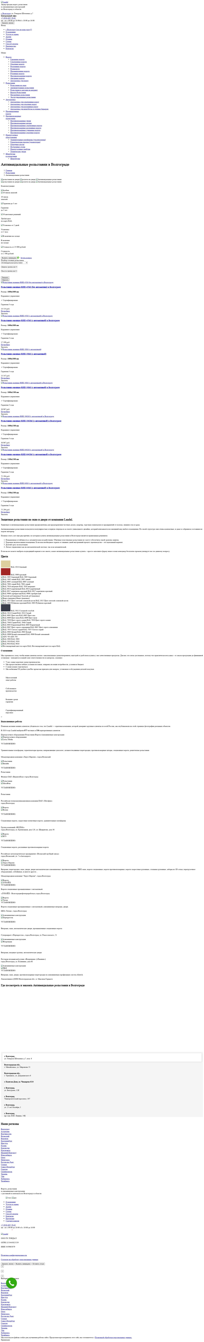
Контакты (10, 48)
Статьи (8, 41)
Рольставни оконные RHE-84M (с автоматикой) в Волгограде (30, 488)
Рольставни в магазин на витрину (24, 90)
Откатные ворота (17, 64)
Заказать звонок (7, 23)
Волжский (5, 1136)
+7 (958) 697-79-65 (8, 18)
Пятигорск (5, 1160)
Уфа (2, 1176)
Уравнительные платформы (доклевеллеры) (28, 140)
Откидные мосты (17, 144)
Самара (4, 1164)
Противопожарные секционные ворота (26, 125)
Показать (5, 277)
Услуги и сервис (12, 34)
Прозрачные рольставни (20, 95)
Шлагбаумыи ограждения (11, 155)
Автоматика (10, 99)
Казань (3, 1145)
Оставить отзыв (38, 1264)
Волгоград (5, 1129)
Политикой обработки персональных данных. (113, 1337)
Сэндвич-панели (12, 1221)
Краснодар (5, 1148)
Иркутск (4, 1143)
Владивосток (6, 1134)
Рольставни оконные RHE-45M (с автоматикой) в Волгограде (30, 320)
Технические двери (18, 151)
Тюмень (4, 1174)
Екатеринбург (6, 1141)
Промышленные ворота (20, 71)
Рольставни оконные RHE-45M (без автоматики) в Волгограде (31, 287)
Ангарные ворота (17, 78)
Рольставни (10, 83)
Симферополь (6, 1171)
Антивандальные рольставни (22, 88)
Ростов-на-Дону (7, 1162)
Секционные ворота (18, 62)
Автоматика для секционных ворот (24, 102)
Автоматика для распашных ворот (24, 106)
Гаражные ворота (17, 59)
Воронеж (4, 1138)
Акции (8, 37)
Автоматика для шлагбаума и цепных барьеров (29, 109)
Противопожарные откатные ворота (25, 132)
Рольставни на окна (18, 85)
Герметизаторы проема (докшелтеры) (25, 142)
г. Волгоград (6, 13)
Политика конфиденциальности (14, 1255)
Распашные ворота (18, 66)
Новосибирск (6, 1155)
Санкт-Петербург (8, 1167)
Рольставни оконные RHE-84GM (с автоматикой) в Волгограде (31, 454)
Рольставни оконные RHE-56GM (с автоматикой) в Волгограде (31, 421)
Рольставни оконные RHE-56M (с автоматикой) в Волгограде (30, 387)
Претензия (10, 1218)
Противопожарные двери (20, 121)
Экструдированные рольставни (23, 97)
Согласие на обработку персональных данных (19, 1259)
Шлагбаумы (15, 158)
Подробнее (5, 311)
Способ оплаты (12, 44)
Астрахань (5, 1131)
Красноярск (5, 1150)
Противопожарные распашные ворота (25, 128)
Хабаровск (5, 1179)
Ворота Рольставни (18, 92)
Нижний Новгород (8, 1153)
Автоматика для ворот (19, 80)
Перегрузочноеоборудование (12, 136)
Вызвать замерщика (9, 258)
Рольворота (15, 69)
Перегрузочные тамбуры (20, 149)
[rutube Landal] (6, 1231)
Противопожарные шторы (21, 123)
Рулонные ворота (17, 73)
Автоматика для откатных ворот (23, 104)
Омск (3, 1157)
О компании (11, 32)
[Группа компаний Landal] (4, 2)
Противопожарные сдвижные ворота (25, 130)
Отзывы (9, 39)
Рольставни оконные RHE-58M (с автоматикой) (23, 354)
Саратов (4, 1169)
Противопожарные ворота (21, 76)
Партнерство (11, 46)
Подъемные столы (17, 147)
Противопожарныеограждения (13, 117)
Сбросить (5, 280)
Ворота (8, 57)
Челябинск (5, 1181)
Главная (9, 170)
